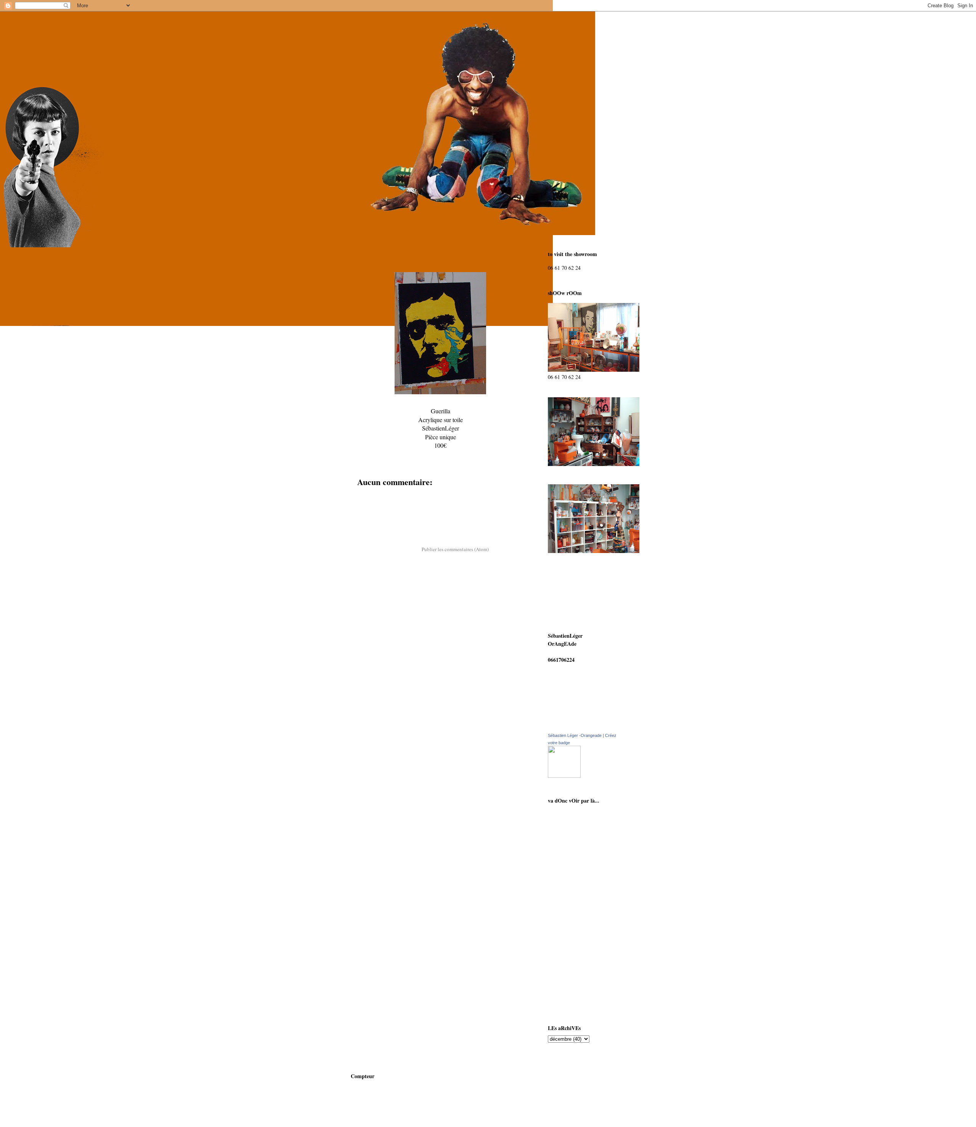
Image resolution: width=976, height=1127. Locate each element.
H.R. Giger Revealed (580, 969)
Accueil (440, 529)
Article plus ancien (501, 529)
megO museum (573, 939)
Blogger (522, 1112)
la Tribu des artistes (578, 999)
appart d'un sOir (575, 954)
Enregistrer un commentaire (395, 496)
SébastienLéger (573, 879)
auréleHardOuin (575, 894)
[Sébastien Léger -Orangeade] (564, 775)
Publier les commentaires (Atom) (455, 549)
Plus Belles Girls (574, 984)
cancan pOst (570, 829)
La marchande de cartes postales (583, 862)
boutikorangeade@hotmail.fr (581, 652)
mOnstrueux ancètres (580, 924)
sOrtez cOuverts (574, 909)
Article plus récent (379, 529)
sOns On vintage (575, 814)
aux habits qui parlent (581, 844)
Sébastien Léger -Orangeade (575, 735)
